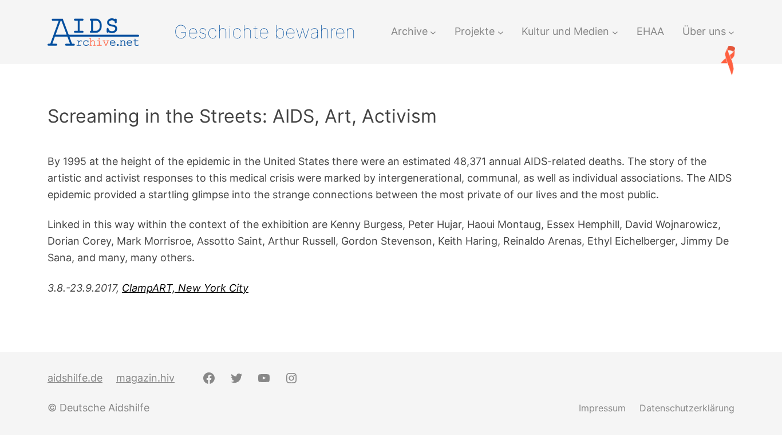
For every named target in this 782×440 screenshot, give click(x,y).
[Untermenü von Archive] (433, 32)
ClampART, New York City (185, 288)
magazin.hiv (145, 378)
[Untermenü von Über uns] (731, 32)
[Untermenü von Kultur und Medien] (615, 32)
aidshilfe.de (75, 378)
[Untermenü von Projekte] (500, 32)
